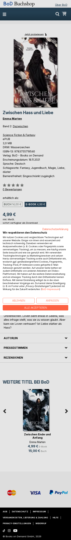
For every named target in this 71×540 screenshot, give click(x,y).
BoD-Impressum (50, 289)
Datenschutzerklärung (55, 229)
